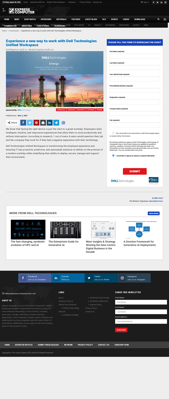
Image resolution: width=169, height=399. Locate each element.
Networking (110, 25)
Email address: (121, 317)
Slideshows (59, 26)
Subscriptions (122, 345)
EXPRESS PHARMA (71, 315)
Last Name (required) (117, 63)
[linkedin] (161, 2)
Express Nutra (96, 305)
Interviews (46, 19)
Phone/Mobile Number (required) (121, 86)
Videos (126, 19)
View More (154, 213)
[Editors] (3, 294)
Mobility (98, 25)
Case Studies (43, 26)
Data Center (79, 25)
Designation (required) (117, 97)
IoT (89, 25)
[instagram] (165, 2)
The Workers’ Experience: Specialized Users (146, 199)
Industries (27, 26)
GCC (104, 19)
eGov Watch (30, 19)
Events (114, 19)
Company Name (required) (119, 109)
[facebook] (153, 2)
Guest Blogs (91, 19)
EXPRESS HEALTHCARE (99, 298)
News (16, 19)
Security (136, 25)
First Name (119, 298)
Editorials (61, 19)
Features (76, 19)
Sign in (146, 2)
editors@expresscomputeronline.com (20, 294)
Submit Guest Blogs (71, 308)
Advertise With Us (37, 2)
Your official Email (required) (120, 74)
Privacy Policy (85, 2)
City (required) (115, 120)
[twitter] (157, 2)
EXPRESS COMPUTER (99, 301)
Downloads (139, 19)
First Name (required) (117, 51)
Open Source (124, 25)
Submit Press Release (56, 2)
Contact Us (97, 2)
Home (25, 2)
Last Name (119, 307)
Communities (10, 26)
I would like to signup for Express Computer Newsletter (135, 156)
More (146, 25)
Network (72, 2)
